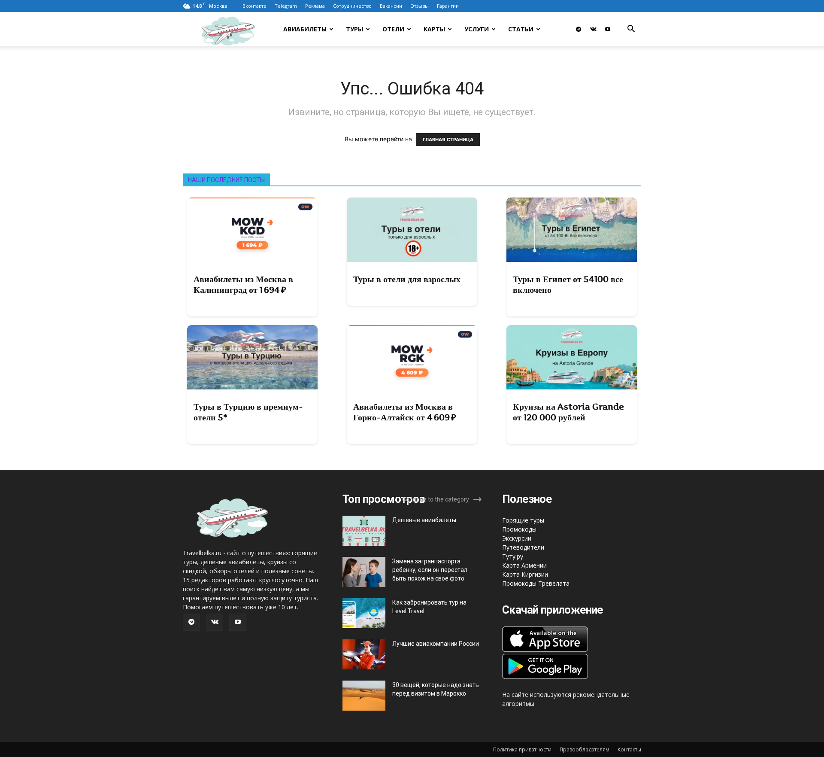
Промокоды (519, 529)
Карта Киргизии (525, 574)
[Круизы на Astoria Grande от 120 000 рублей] (571, 357)
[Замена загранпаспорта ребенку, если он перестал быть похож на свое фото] (363, 572)
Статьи (520, 29)
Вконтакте (254, 6)
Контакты (629, 749)
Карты (434, 29)
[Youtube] (607, 29)
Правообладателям (584, 749)
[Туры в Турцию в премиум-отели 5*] (252, 357)
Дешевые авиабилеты (424, 520)
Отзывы (419, 6)
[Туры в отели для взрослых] (412, 230)
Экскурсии (516, 538)
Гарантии (448, 6)
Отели (393, 29)
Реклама (315, 6)
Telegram (286, 6)
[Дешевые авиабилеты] (363, 531)
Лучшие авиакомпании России (435, 643)
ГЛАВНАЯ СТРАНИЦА (448, 140)
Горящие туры (523, 520)
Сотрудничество (352, 6)
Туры (354, 29)
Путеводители (523, 547)
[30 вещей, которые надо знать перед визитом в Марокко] (363, 696)
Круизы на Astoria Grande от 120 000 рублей (568, 412)
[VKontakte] (593, 29)
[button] (631, 30)
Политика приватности (522, 749)
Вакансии (391, 6)
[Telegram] (578, 29)
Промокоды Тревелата (536, 583)
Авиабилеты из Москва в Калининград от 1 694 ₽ (243, 284)
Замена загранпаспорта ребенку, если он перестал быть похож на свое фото (429, 570)
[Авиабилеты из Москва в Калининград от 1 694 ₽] (252, 230)
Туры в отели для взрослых (406, 279)
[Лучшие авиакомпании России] (363, 654)
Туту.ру (512, 556)
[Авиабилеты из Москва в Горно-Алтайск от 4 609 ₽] (412, 357)
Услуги (476, 29)
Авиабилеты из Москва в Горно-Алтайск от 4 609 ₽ (404, 412)
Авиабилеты (305, 29)
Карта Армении (524, 565)
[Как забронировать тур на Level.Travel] (363, 613)
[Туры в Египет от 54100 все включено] (571, 230)
